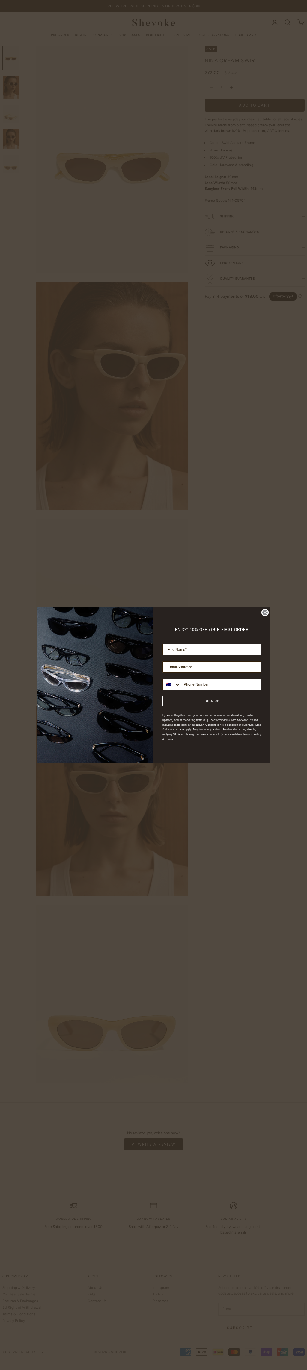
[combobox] (172, 684)
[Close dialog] (265, 613)
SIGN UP (212, 701)
